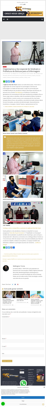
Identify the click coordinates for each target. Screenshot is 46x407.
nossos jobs (38, 75)
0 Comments (31, 73)
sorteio (29, 77)
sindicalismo (21, 77)
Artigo (29, 372)
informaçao (29, 75)
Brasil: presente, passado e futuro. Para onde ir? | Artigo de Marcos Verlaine (37, 301)
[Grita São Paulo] (4, 19)
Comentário (5, 316)
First (20, 75)
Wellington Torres (16, 73)
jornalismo (33, 75)
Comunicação (37, 73)
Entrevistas (30, 376)
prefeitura (4, 77)
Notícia (5, 66)
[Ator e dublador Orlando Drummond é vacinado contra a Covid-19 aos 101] (9, 292)
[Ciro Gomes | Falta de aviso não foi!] (23, 292)
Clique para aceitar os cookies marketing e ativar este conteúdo (23, 212)
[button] (44, 387)
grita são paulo (24, 75)
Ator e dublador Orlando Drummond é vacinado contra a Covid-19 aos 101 (8, 301)
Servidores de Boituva (15, 77)
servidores (9, 77)
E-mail (4, 346)
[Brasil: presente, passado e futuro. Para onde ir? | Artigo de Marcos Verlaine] (37, 292)
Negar (23, 400)
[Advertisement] (23, 30)
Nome (4, 338)
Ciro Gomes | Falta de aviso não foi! (22, 300)
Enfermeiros (10, 75)
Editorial (29, 374)
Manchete (30, 380)
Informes (30, 378)
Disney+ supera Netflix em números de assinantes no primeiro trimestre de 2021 (22, 260)
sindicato (25, 77)
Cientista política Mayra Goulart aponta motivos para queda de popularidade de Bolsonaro (21, 255)
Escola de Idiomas (16, 75)
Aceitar (23, 397)
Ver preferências (23, 404)
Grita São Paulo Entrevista (17, 233)
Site (3, 353)
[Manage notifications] (43, 404)
